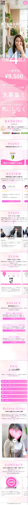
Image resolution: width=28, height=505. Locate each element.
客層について (8, 396)
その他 (6, 400)
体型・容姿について (10, 385)
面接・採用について (10, 381)
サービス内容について (11, 392)
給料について (8, 388)
